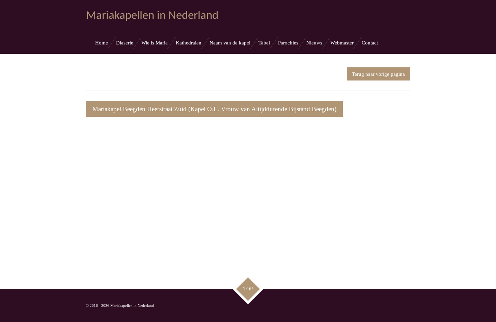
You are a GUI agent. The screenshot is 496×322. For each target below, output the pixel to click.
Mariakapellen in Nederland (152, 16)
